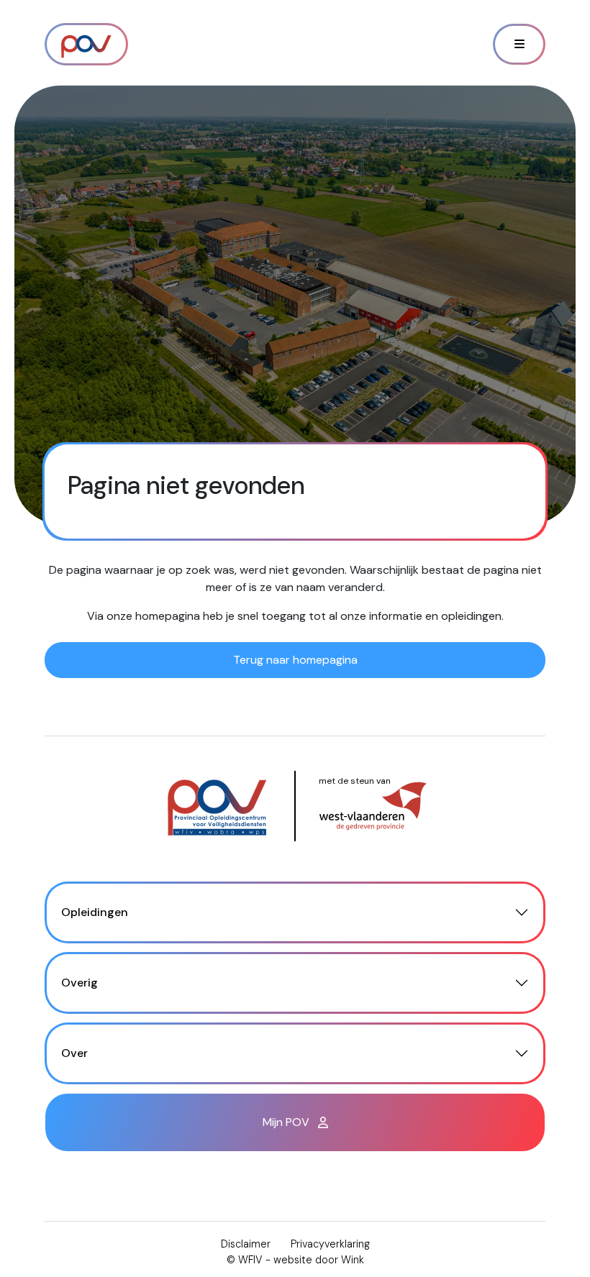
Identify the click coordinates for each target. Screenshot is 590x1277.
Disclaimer (246, 1243)
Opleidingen (94, 912)
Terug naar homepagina (295, 659)
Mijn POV (287, 1122)
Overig (79, 982)
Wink (352, 1259)
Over (74, 1053)
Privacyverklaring (330, 1243)
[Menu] (519, 44)
